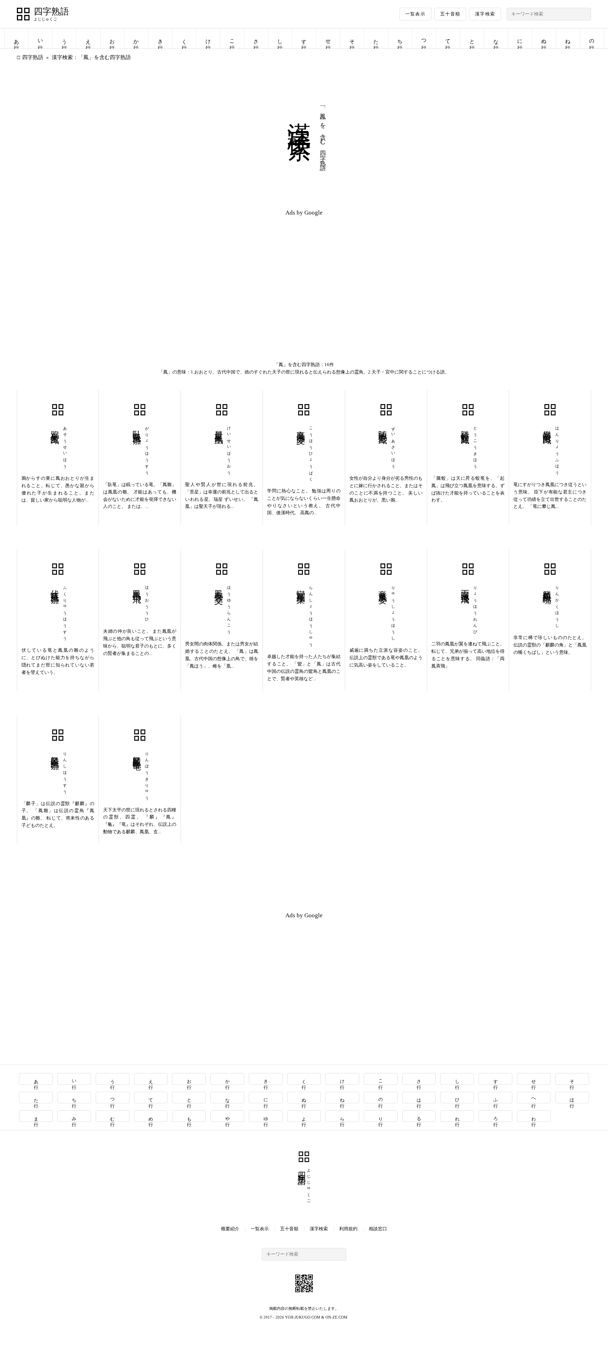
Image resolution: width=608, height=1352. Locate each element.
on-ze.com (336, 1317)
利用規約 (348, 1228)
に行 (520, 39)
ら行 (342, 1116)
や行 (227, 1116)
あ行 (16, 39)
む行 (112, 1116)
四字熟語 (51, 11)
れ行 (457, 1116)
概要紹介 (230, 1228)
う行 (64, 39)
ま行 (36, 1116)
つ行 (424, 39)
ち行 (400, 39)
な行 (496, 39)
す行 (304, 39)
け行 (208, 39)
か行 (136, 39)
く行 (184, 39)
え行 (88, 39)
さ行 (256, 39)
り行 (381, 1116)
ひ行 (457, 1097)
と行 (472, 39)
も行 (189, 1116)
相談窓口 (378, 1228)
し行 (280, 39)
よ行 (304, 1116)
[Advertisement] (160, 271)
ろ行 (495, 1116)
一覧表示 (415, 14)
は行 (419, 1097)
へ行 (534, 1097)
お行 (112, 39)
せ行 (328, 39)
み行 (74, 1116)
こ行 (232, 39)
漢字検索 (485, 14)
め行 (151, 1116)
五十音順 (450, 14)
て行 (448, 39)
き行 (160, 39)
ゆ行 (265, 1116)
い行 (40, 39)
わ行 (534, 1116)
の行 (592, 39)
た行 (376, 39)
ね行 (568, 39)
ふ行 (495, 1097)
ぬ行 (544, 39)
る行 (419, 1116)
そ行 (352, 39)
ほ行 (572, 1097)
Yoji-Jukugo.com (302, 1317)
